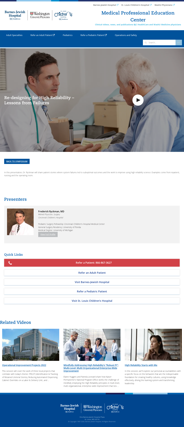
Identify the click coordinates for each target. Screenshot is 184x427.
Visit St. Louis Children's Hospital (92, 300)
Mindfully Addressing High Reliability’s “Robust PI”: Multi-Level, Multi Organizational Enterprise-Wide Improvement (91, 368)
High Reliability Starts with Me (141, 365)
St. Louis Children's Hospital (135, 5)
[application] (92, 100)
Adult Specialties (14, 35)
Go (178, 42)
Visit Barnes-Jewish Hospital (92, 282)
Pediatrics (67, 35)
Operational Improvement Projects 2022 (24, 365)
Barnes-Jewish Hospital (104, 5)
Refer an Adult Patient (41, 35)
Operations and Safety (126, 35)
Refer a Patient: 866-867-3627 (94, 262)
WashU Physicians (164, 5)
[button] (138, 100)
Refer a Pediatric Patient (92, 35)
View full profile (47, 234)
